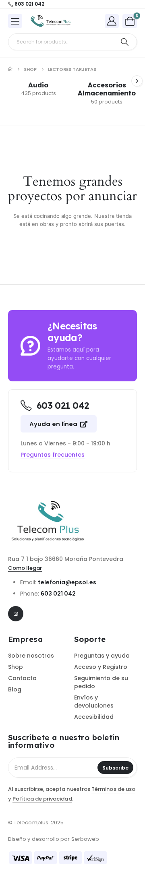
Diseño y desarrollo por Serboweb (53, 839)
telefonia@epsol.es (67, 582)
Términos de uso (113, 789)
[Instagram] (15, 613)
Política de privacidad (42, 799)
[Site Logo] (51, 21)
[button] (137, 81)
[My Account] (112, 20)
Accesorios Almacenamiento (107, 89)
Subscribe (115, 767)
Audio (38, 85)
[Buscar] (125, 42)
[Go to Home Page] (10, 69)
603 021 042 (58, 594)
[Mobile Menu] (15, 21)
